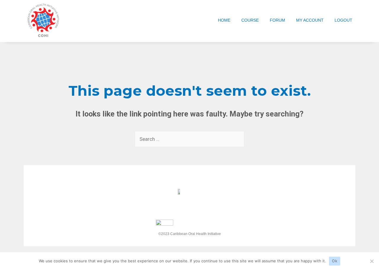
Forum (277, 20)
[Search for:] (189, 139)
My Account (310, 20)
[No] (372, 261)
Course (250, 20)
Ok (334, 260)
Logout (343, 20)
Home (224, 20)
